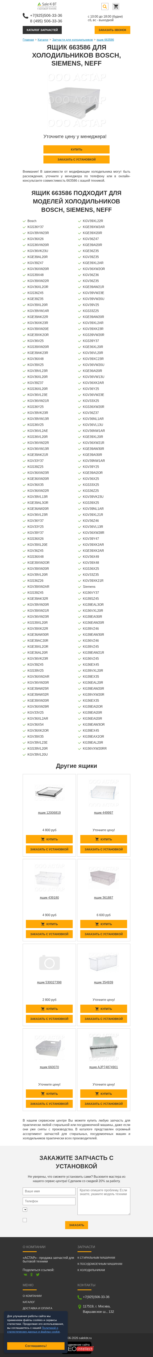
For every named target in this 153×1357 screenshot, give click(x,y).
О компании (32, 1295)
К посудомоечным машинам (99, 1263)
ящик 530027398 (49, 982)
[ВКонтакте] (25, 1274)
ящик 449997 (103, 812)
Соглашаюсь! (36, 1346)
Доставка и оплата (37, 1308)
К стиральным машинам (96, 1257)
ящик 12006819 (49, 812)
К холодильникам (91, 1270)
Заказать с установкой (77, 159)
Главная (28, 39)
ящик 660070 (49, 1067)
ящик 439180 (49, 897)
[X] (37, 1274)
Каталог (43, 39)
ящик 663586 (105, 39)
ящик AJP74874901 (103, 1067)
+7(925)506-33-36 (46, 15)
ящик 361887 (103, 897)
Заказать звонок (112, 30)
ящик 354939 (103, 982)
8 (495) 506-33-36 (46, 21)
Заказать (76, 1225)
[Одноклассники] (31, 1274)
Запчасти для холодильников (72, 39)
